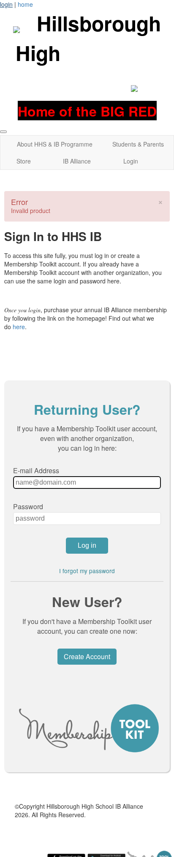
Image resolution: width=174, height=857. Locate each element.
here (19, 326)
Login (130, 161)
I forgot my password (87, 570)
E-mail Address (36, 470)
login (6, 4)
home (25, 4)
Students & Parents (138, 144)
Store (23, 161)
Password (28, 506)
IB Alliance (77, 161)
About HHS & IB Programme (54, 144)
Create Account (87, 656)
